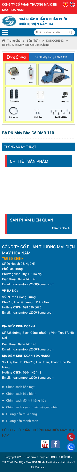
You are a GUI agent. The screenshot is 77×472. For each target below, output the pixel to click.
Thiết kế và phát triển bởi (60, 462)
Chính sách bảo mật (20, 387)
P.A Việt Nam (38, 467)
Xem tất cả (59, 228)
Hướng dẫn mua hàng (21, 414)
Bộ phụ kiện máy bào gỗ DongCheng (25, 45)
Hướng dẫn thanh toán (22, 421)
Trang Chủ (14, 40)
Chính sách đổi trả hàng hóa (26, 400)
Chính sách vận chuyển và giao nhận (32, 407)
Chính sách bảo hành (21, 393)
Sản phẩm (33, 40)
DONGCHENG (55, 40)
